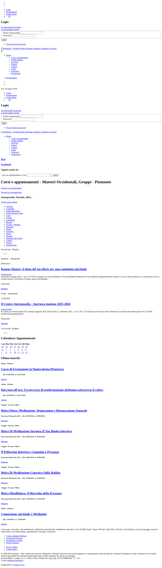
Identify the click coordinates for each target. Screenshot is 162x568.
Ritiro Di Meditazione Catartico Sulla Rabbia (30, 472)
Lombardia (10, 220)
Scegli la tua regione (9, 202)
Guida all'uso (11, 14)
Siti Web (14, 62)
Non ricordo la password (16, 44)
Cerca (55, 175)
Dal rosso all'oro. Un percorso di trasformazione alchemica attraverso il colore (52, 389)
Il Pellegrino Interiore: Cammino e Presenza (30, 452)
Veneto (9, 243)
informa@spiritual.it (15, 560)
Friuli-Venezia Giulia (14, 213)
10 (15, 352)
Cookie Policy (11, 549)
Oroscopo (15, 71)
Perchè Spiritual (12, 543)
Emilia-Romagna (13, 211)
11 (18, 352)
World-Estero (11, 245)
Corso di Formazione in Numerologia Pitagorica (32, 369)
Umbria (9, 241)
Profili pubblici (17, 60)
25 (7, 347)
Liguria (9, 218)
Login (8, 10)
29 (23, 347)
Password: (7, 35)
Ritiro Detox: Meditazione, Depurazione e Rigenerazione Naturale (44, 410)
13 (26, 352)
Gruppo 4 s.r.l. (19, 565)
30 (26, 347)
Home (8, 55)
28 (19, 347)
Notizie (14, 64)
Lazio (8, 216)
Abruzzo (9, 206)
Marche (9, 222)
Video (13, 69)
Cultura (14, 67)
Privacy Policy (12, 547)
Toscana (9, 236)
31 (2, 349)
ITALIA (4, 379)
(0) (9, 16)
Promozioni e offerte (14, 540)
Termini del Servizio (14, 538)
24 (2, 347)
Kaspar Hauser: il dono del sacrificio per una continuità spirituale (44, 269)
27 (15, 347)
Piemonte (10, 227)
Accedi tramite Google (10, 29)
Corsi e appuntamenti (19, 58)
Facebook (6, 164)
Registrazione (11, 12)
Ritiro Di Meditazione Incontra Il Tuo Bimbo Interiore (36, 431)
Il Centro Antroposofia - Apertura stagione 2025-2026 (35, 304)
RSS (3, 159)
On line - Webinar (13, 225)
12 (23, 352)
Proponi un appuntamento (11, 188)
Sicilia (8, 234)
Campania (10, 209)
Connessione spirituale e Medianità (24, 514)
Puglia (8, 229)
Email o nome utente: (11, 33)
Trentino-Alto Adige (14, 238)
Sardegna (10, 231)
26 (11, 347)
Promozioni (15, 73)
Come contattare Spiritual (16, 536)
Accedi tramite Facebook (11, 27)
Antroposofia (6, 274)
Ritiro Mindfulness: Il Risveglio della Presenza (31, 493)
